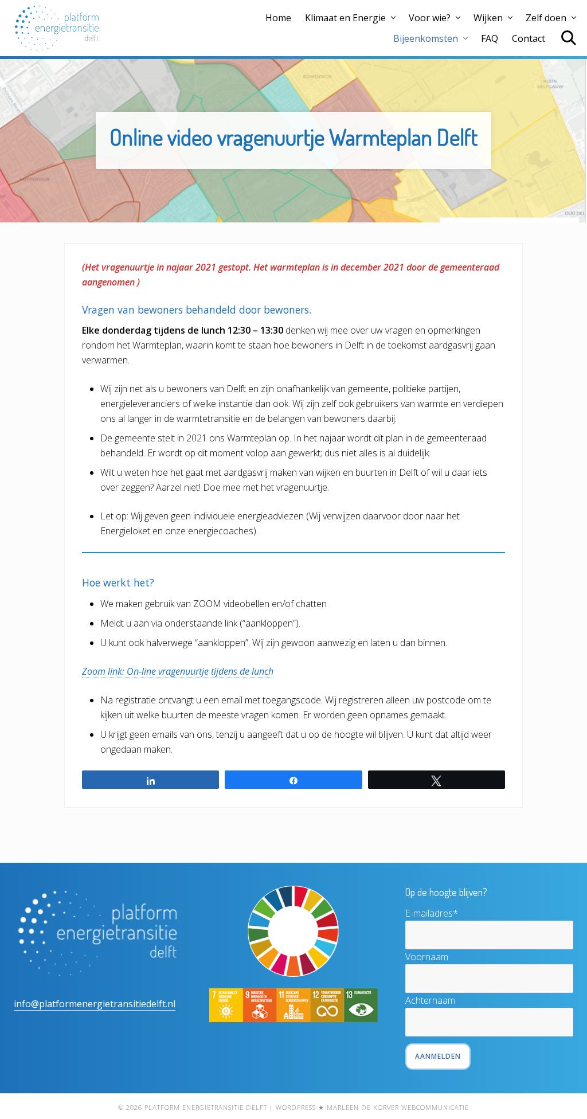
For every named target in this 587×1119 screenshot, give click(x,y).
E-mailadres (431, 913)
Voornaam (426, 956)
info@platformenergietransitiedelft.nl (94, 1003)
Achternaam (430, 1000)
